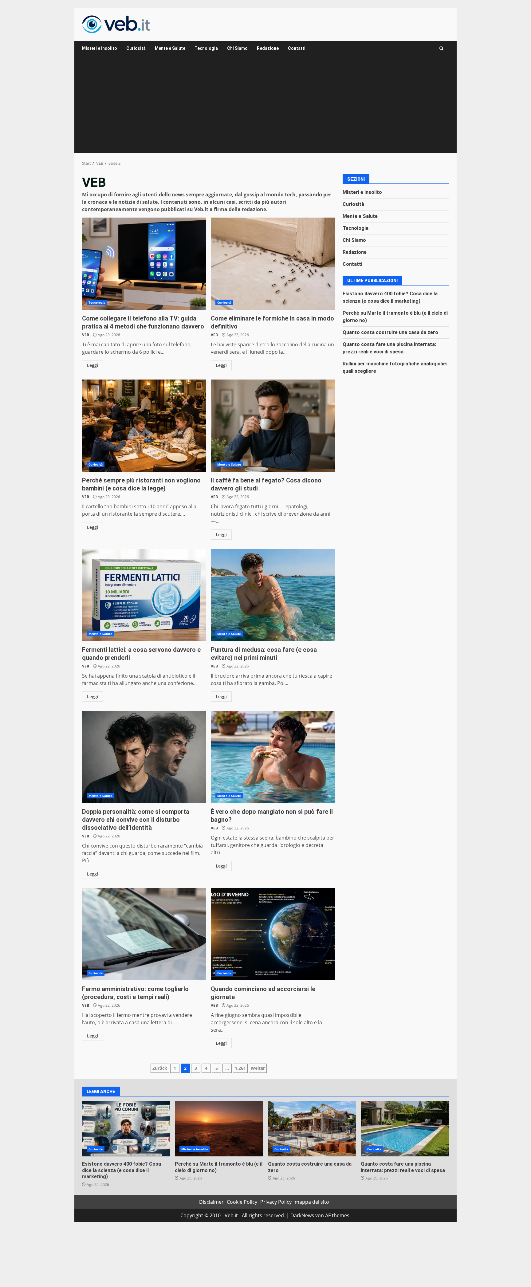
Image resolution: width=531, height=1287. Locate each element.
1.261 (240, 1068)
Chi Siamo (237, 48)
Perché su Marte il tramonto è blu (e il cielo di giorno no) (219, 1128)
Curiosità (136, 48)
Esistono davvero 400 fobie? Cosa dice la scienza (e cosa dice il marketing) (126, 1128)
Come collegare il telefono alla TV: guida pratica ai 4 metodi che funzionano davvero (144, 264)
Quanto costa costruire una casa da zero (390, 332)
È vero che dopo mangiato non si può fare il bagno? (273, 757)
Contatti (296, 48)
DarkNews (302, 1215)
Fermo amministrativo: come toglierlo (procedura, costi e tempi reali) (144, 934)
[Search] (441, 48)
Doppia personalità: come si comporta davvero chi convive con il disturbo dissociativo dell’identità (144, 757)
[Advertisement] (265, 107)
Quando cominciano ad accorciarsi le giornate (273, 934)
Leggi (92, 365)
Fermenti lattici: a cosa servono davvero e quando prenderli (144, 595)
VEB (85, 334)
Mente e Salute (170, 48)
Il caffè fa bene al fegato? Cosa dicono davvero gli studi (273, 426)
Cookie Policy (242, 1201)
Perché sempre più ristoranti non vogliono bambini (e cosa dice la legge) (144, 426)
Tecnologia (206, 48)
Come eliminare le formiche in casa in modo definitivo (273, 264)
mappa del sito (312, 1201)
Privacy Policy (276, 1201)
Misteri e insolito (99, 48)
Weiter (258, 1068)
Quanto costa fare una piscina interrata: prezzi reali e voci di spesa (405, 1128)
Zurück (159, 1068)
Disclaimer (211, 1201)
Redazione (268, 48)
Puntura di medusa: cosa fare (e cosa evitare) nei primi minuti (273, 595)
